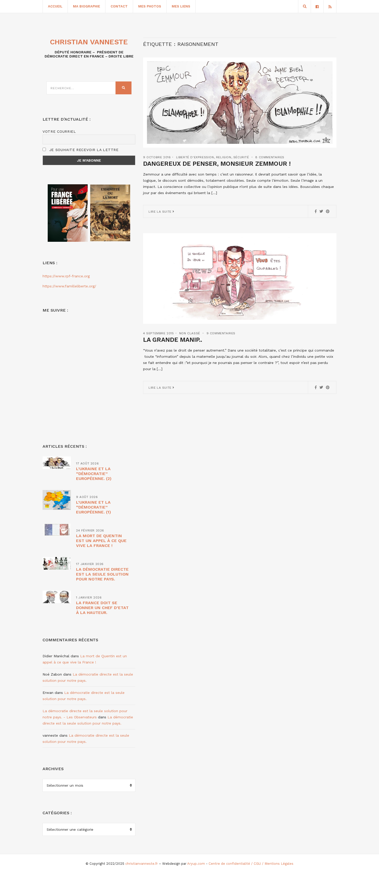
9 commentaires (221, 333)
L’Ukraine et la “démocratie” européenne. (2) (93, 473)
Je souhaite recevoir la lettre (83, 150)
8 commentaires (269, 157)
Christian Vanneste (89, 42)
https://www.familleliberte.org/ (69, 286)
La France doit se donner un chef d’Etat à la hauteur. (102, 607)
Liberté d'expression (195, 157)
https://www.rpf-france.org (66, 276)
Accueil (55, 6)
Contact (119, 6)
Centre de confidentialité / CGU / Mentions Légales (251, 864)
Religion (223, 157)
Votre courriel (59, 131)
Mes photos (149, 6)
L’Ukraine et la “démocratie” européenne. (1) (93, 507)
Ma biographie (86, 6)
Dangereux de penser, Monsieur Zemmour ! (217, 163)
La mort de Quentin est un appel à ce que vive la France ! (101, 540)
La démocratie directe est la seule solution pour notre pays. (102, 574)
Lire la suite (160, 211)
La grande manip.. (172, 339)
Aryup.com (196, 864)
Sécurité (241, 157)
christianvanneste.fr (141, 864)
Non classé (189, 333)
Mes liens (181, 6)
